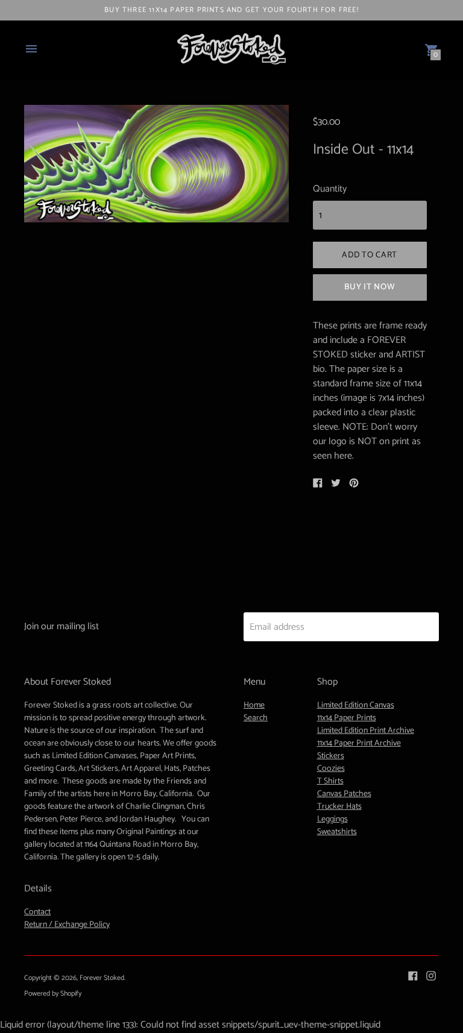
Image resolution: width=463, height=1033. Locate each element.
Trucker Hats (339, 807)
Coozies (331, 769)
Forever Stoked (102, 978)
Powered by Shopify (52, 993)
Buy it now (369, 287)
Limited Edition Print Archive (365, 731)
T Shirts (330, 781)
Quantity (330, 189)
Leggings (332, 819)
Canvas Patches (344, 794)
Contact (37, 912)
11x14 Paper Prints (346, 718)
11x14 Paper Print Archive (359, 743)
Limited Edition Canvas (355, 705)
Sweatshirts (337, 832)
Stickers (330, 756)
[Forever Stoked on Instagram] (431, 975)
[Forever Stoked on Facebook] (413, 975)
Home (254, 705)
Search (256, 718)
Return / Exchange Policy (67, 925)
